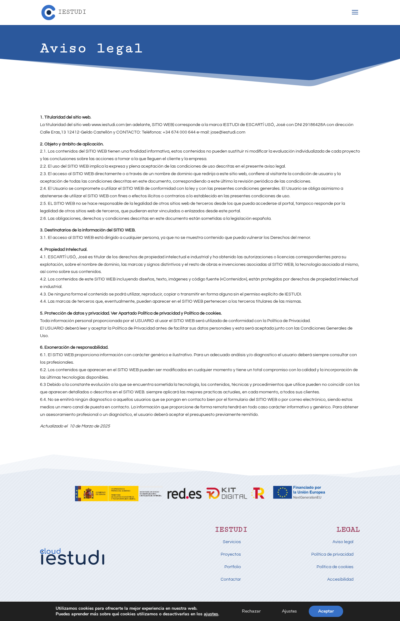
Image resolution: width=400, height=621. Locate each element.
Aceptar (326, 611)
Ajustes (289, 611)
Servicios (232, 542)
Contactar (231, 579)
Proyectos (231, 554)
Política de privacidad (332, 554)
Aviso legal (342, 542)
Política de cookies (335, 567)
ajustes (211, 614)
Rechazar (251, 611)
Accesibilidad (340, 579)
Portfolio (232, 567)
